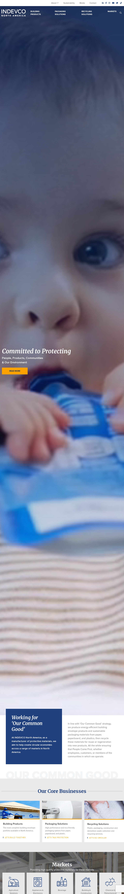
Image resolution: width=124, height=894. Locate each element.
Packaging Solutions (60, 13)
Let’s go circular (98, 838)
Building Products (36, 13)
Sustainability (69, 3)
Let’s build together (15, 838)
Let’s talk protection (58, 838)
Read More (14, 371)
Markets (112, 11)
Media (82, 3)
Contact (93, 3)
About (53, 3)
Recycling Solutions (86, 13)
